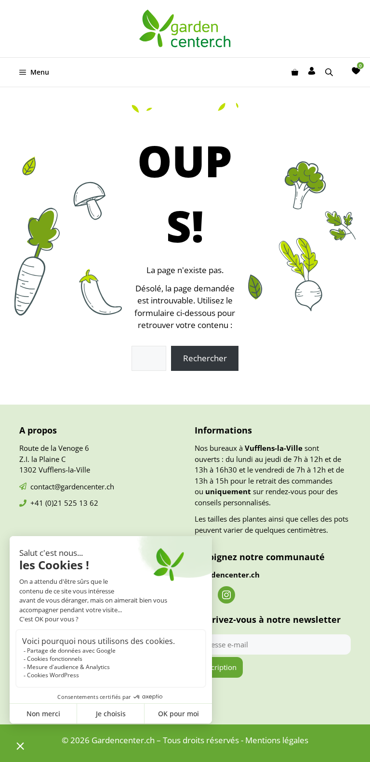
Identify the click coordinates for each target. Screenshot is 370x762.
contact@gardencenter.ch (72, 486)
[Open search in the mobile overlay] (330, 72)
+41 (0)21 (47, 503)
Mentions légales (276, 740)
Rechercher (205, 358)
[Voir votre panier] (295, 72)
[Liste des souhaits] (356, 70)
